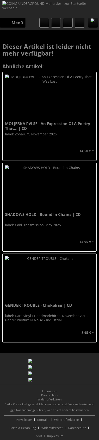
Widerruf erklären (50, 399)
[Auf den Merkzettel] (8, 151)
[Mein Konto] (68, 23)
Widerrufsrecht (52, 428)
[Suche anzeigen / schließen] (44, 23)
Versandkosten (78, 404)
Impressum (49, 391)
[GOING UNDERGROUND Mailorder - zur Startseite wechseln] (49, 9)
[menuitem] (12, 23)
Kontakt (43, 419)
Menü (17, 22)
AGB (39, 436)
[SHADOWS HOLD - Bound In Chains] (49, 186)
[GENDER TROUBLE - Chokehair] (49, 277)
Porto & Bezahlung (22, 428)
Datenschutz (49, 395)
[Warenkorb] (79, 23)
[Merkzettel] (56, 23)
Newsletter (24, 419)
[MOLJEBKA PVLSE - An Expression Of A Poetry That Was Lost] (49, 96)
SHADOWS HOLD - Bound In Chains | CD (43, 214)
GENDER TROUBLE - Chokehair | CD (38, 305)
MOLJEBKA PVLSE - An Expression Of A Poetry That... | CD (47, 126)
